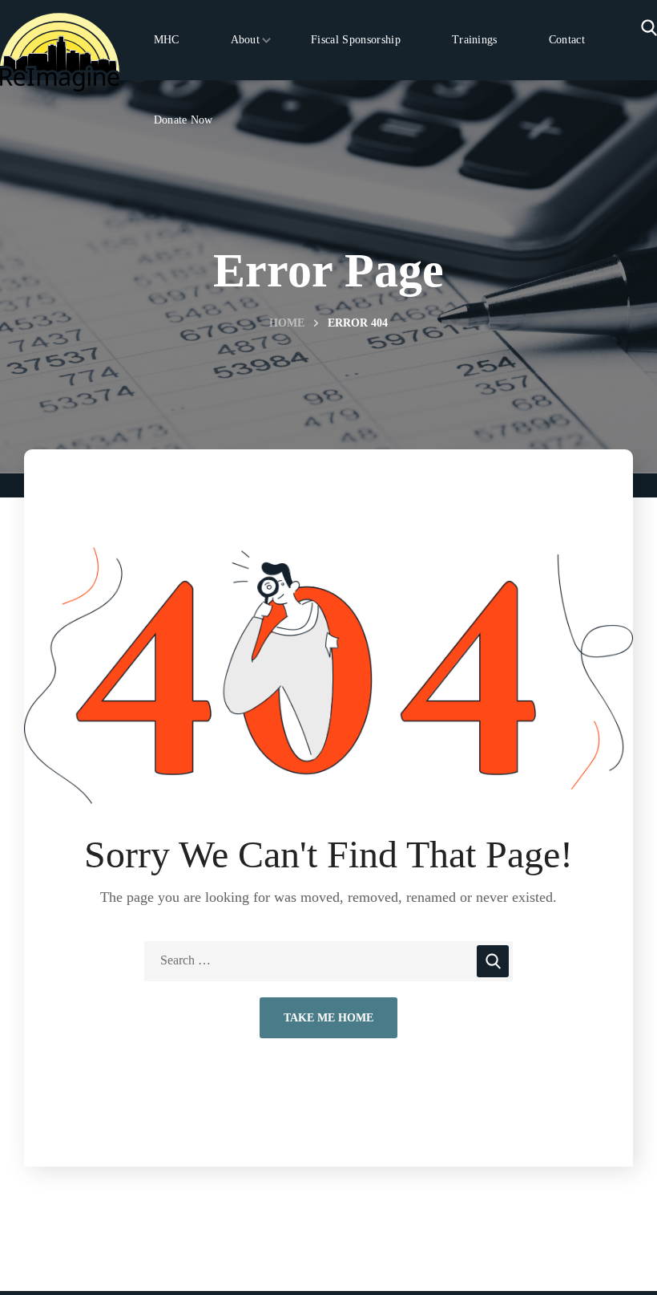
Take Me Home (328, 1018)
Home (286, 323)
